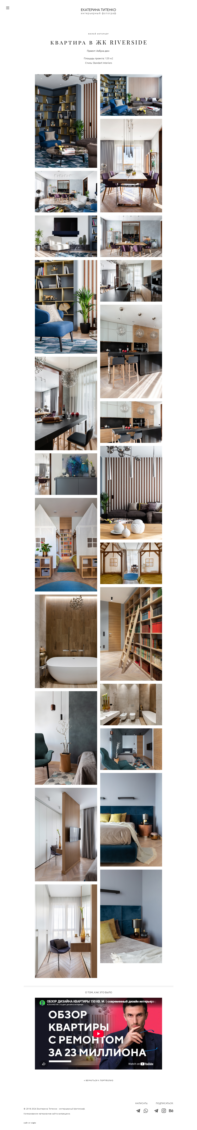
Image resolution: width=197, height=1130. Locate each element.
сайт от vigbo (30, 1123)
